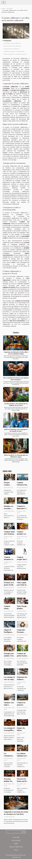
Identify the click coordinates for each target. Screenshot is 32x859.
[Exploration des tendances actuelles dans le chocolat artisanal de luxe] (22, 671)
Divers (16, 850)
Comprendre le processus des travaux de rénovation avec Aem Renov (16, 813)
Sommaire (7, 40)
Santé (16, 843)
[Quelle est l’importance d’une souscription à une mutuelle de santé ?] (16, 420)
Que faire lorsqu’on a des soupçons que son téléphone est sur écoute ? (16, 404)
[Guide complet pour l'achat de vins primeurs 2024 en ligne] (22, 577)
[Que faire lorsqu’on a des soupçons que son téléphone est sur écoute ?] (16, 394)
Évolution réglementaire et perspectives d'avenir (14, 54)
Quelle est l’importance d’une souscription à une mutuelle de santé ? (16, 430)
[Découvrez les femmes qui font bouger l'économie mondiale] (22, 773)
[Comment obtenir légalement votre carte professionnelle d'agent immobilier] (9, 600)
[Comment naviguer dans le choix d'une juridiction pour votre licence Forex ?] (22, 551)
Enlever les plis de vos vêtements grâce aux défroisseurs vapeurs (16, 456)
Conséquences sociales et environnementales (14, 51)
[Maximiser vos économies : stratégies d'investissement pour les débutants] (9, 500)
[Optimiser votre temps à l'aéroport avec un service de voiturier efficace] (9, 697)
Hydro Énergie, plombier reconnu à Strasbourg (22, 609)
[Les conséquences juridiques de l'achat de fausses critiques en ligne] (9, 748)
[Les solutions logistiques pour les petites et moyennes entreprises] (22, 748)
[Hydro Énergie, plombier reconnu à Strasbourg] (22, 600)
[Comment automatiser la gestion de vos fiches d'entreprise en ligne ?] (9, 551)
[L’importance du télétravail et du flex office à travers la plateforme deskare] (16, 342)
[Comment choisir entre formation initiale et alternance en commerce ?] (9, 526)
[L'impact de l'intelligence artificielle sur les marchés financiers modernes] (9, 624)
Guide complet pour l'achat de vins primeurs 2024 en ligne (21, 585)
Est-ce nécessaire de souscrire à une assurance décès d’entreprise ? (16, 378)
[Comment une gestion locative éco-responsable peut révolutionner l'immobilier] (22, 648)
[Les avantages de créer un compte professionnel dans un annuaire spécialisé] (9, 671)
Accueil (3, 8)
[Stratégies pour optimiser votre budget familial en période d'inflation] (9, 648)
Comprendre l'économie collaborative (12, 43)
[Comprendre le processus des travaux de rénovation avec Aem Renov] (16, 802)
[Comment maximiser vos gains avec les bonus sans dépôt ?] (22, 526)
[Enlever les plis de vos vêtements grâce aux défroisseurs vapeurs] (16, 445)
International (16, 840)
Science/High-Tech (16, 847)
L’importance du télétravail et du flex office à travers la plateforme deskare (16, 353)
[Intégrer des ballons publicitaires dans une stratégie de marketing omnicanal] (22, 722)
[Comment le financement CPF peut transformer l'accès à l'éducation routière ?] (22, 500)
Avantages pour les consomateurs (11, 48)
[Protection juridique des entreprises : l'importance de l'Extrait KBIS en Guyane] (9, 773)
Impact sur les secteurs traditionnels (12, 46)
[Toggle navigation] (3, 2)
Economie (10, 8)
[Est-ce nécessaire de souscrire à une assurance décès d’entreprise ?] (16, 368)
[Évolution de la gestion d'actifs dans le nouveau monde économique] (9, 577)
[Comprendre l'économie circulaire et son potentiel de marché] (22, 624)
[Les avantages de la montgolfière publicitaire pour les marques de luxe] (9, 722)
